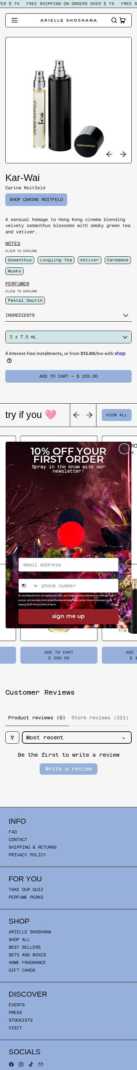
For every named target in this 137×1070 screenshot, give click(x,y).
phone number (35, 574)
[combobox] (29, 585)
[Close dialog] (124, 449)
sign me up (68, 616)
